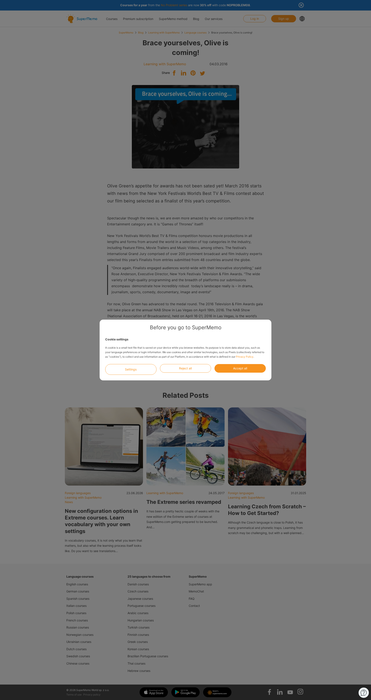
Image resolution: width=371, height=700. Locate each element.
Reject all (185, 368)
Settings (131, 369)
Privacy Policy (244, 356)
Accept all (240, 368)
